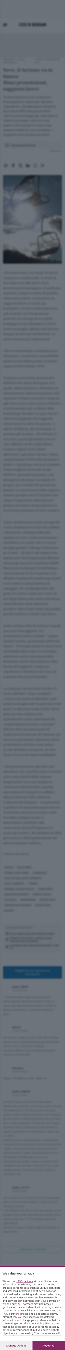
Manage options (16, 1345)
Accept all (48, 1345)
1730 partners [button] (24, 1281)
